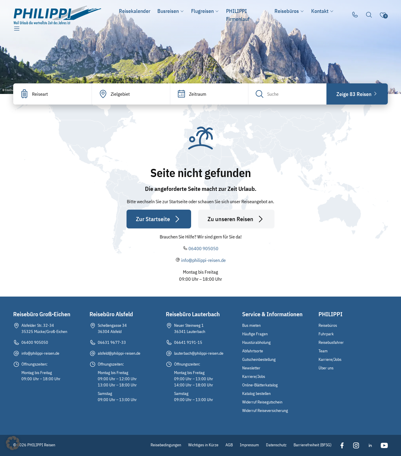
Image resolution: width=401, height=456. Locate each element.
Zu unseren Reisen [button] (230, 219)
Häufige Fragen (255, 333)
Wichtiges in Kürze (203, 444)
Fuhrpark (326, 333)
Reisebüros (328, 325)
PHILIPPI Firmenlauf (238, 15)
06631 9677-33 (112, 342)
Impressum (249, 444)
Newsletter (251, 368)
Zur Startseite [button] (153, 219)
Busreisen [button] (168, 11)
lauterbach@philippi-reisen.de (198, 353)
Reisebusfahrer (331, 342)
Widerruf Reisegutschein (262, 402)
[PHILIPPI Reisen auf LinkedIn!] (370, 445)
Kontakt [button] (319, 11)
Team (323, 351)
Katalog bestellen (256, 393)
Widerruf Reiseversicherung (265, 410)
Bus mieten (251, 325)
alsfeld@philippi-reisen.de (119, 353)
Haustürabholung (256, 342)
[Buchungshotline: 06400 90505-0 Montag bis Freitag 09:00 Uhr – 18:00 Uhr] (354, 14)
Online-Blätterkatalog (260, 385)
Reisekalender (134, 11)
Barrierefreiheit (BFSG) (312, 444)
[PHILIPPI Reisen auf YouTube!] (384, 445)
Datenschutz (276, 444)
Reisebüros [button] (286, 11)
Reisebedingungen (166, 444)
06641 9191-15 (188, 342)
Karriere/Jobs (253, 376)
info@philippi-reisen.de (203, 260)
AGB (229, 444)
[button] (13, 443)
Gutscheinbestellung (259, 359)
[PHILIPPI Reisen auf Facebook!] (342, 445)
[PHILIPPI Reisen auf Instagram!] (356, 445)
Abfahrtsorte (252, 351)
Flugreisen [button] (202, 11)
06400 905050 (203, 248)
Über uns (326, 368)
